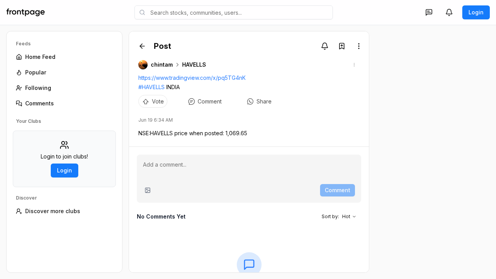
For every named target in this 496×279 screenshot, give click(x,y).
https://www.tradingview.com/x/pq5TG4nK (192, 77)
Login (476, 12)
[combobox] (233, 12)
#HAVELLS (151, 87)
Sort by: (336, 216)
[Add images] (147, 190)
